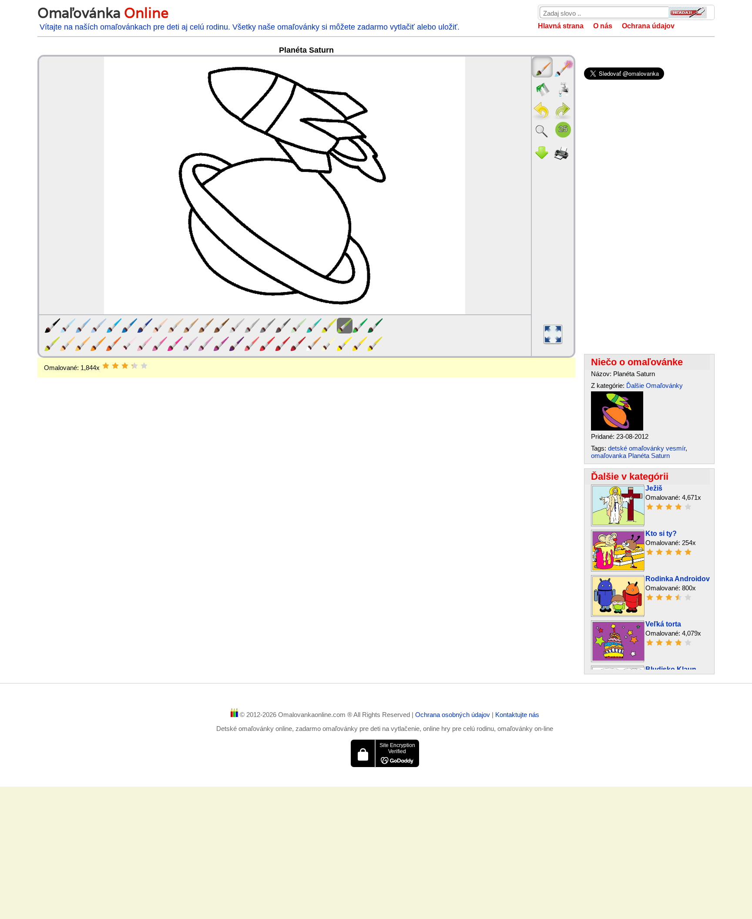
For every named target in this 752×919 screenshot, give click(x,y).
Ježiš (653, 488)
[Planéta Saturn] (617, 428)
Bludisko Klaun (670, 669)
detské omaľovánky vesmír (646, 448)
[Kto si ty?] (618, 568)
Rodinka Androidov (677, 578)
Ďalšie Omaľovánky (654, 385)
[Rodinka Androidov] (618, 613)
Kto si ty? (661, 533)
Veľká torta (663, 624)
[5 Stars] (144, 365)
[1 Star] (105, 365)
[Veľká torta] (618, 658)
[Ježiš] (618, 522)
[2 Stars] (115, 365)
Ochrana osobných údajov (453, 714)
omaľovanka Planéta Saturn (630, 455)
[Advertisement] (306, 447)
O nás (602, 26)
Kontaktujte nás (517, 714)
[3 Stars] (125, 365)
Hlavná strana (561, 26)
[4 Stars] (134, 365)
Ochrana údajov (648, 26)
